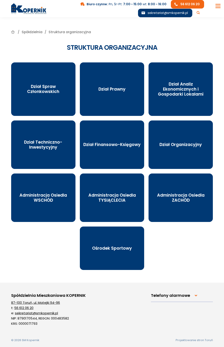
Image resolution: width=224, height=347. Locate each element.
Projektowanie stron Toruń (194, 340)
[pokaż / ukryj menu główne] (218, 6)
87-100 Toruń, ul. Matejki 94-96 (35, 302)
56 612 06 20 (23, 308)
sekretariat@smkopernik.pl (168, 13)
